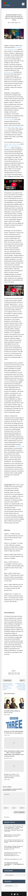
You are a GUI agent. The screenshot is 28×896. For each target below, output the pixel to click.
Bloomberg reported (9, 72)
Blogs (16, 22)
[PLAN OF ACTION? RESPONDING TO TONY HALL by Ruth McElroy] (14, 723)
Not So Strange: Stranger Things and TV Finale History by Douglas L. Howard (13, 848)
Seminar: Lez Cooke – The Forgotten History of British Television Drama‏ (12, 776)
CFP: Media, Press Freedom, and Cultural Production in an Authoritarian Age (12, 854)
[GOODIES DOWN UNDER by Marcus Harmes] (14, 703)
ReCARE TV (19, 446)
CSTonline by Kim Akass (10, 859)
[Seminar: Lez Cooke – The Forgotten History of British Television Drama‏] (14, 766)
